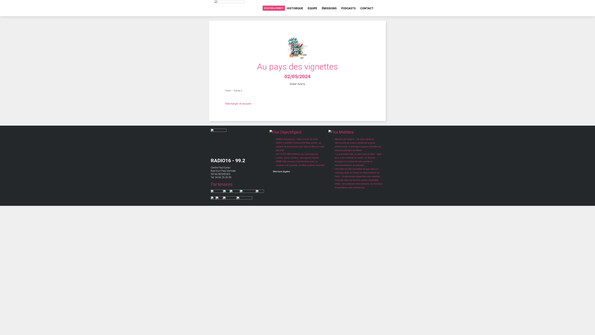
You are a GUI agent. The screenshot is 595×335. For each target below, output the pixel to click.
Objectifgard (290, 132)
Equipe (312, 8)
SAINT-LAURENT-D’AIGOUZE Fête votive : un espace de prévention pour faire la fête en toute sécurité (300, 146)
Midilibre (346, 132)
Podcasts (348, 8)
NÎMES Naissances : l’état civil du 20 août (297, 139)
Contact (366, 8)
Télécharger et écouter (238, 103)
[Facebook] (378, 8)
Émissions (329, 8)
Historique (295, 8)
